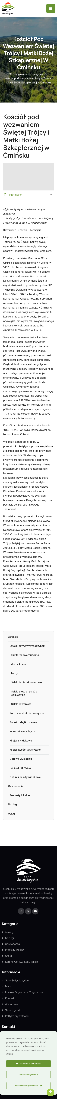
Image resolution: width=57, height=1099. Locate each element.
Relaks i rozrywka (20, 768)
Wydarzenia (12, 1004)
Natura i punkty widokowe (25, 777)
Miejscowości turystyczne (25, 749)
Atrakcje (13, 636)
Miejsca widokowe (21, 740)
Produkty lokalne (20, 795)
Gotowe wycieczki (21, 758)
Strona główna (18, 74)
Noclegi (12, 804)
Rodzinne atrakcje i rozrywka (27, 713)
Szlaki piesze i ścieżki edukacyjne (24, 693)
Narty (14, 673)
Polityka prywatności (17, 1016)
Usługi (11, 813)
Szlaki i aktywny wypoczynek (27, 645)
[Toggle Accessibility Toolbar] (50, 1092)
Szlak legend (12, 1010)
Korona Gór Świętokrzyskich (21, 961)
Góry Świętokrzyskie (17, 980)
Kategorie (37, 74)
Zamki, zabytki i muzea (23, 722)
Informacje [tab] (15, 194)
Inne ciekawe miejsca (22, 731)
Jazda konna (18, 664)
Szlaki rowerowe (21, 704)
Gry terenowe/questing (25, 655)
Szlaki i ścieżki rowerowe (26, 682)
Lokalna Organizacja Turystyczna (24, 992)
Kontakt (9, 998)
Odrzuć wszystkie (27, 1074)
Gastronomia (15, 786)
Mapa (8, 986)
